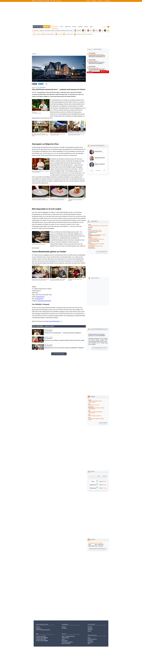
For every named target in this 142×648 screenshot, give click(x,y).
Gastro (63, 639)
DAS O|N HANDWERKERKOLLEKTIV (99, 329)
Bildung (63, 30)
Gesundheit (57, 30)
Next (104, 170)
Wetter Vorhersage (66, 643)
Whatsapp (90, 628)
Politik (52, 30)
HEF (90, 30)
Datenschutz (107, 0)
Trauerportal (38, 34)
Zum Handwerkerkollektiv (99, 347)
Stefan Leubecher (100, 164)
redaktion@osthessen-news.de (97, 548)
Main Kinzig (90, 640)
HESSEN (79, 30)
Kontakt (88, 0)
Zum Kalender (103, 422)
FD (85, 30)
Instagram (90, 629)
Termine (80, 26)
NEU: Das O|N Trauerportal (98, 145)
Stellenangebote (65, 637)
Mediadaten (93, 0)
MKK (96, 30)
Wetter (92, 471)
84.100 (41, 0)
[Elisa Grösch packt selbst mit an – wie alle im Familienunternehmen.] (41, 169)
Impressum (100, 0)
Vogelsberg (90, 642)
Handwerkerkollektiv (49, 34)
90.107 (35, 0)
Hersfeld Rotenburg (92, 639)
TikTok (89, 631)
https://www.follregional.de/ (53, 321)
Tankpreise (79, 34)
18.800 (47, 0)
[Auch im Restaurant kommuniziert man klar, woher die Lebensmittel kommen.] (77, 132)
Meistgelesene (98, 49)
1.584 (54, 0)
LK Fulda (60, 34)
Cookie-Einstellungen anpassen (43, 629)
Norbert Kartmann (100, 157)
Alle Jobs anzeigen (101, 251)
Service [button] (74, 26)
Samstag (105, 476)
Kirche (67, 30)
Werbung (64, 626)
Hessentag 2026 (89, 34)
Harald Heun (98, 151)
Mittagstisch (65, 640)
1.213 (59, 0)
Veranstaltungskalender (67, 642)
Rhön (107, 30)
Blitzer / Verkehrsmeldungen (68, 636)
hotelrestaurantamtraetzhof (44, 300)
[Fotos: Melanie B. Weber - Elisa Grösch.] (41, 110)
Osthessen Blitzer (41, 639)
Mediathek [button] (68, 26)
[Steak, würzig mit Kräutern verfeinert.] (41, 242)
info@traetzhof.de (40, 296)
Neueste (90, 49)
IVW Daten (64, 628)
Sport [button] (61, 26)
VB (102, 30)
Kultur (70, 30)
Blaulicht (42, 30)
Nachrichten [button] (54, 26)
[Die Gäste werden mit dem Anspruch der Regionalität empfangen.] (59, 132)
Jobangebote (94, 221)
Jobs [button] (91, 26)
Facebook (90, 626)
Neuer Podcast (95, 278)
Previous (92, 170)
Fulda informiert (69, 34)
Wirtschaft (47, 30)
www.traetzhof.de (39, 298)
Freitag (98, 476)
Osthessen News (40, 636)
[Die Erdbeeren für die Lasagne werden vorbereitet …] (77, 277)
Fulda (89, 637)
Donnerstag (92, 476)
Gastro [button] (86, 26)
